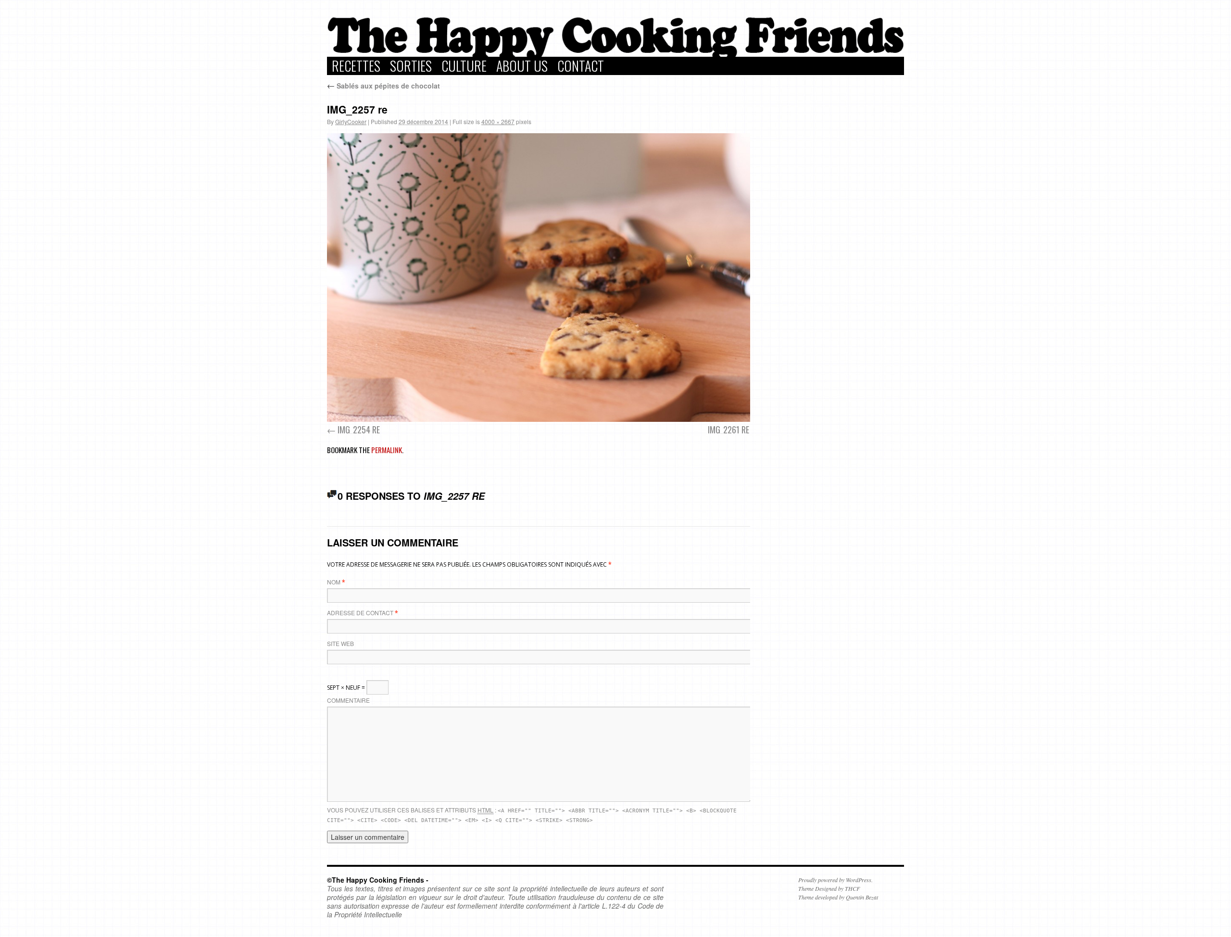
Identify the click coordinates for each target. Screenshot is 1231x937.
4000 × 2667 (498, 121)
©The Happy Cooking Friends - (377, 880)
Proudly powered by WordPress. (835, 880)
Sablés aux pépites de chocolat (383, 85)
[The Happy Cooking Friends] (615, 54)
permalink (386, 449)
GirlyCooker (350, 121)
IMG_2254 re (359, 429)
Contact (580, 66)
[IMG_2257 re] (543, 277)
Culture (464, 66)
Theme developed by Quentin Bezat (838, 897)
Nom (333, 582)
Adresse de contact (360, 612)
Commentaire (348, 700)
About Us (522, 66)
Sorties (411, 66)
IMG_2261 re (728, 429)
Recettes (356, 66)
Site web (340, 643)
